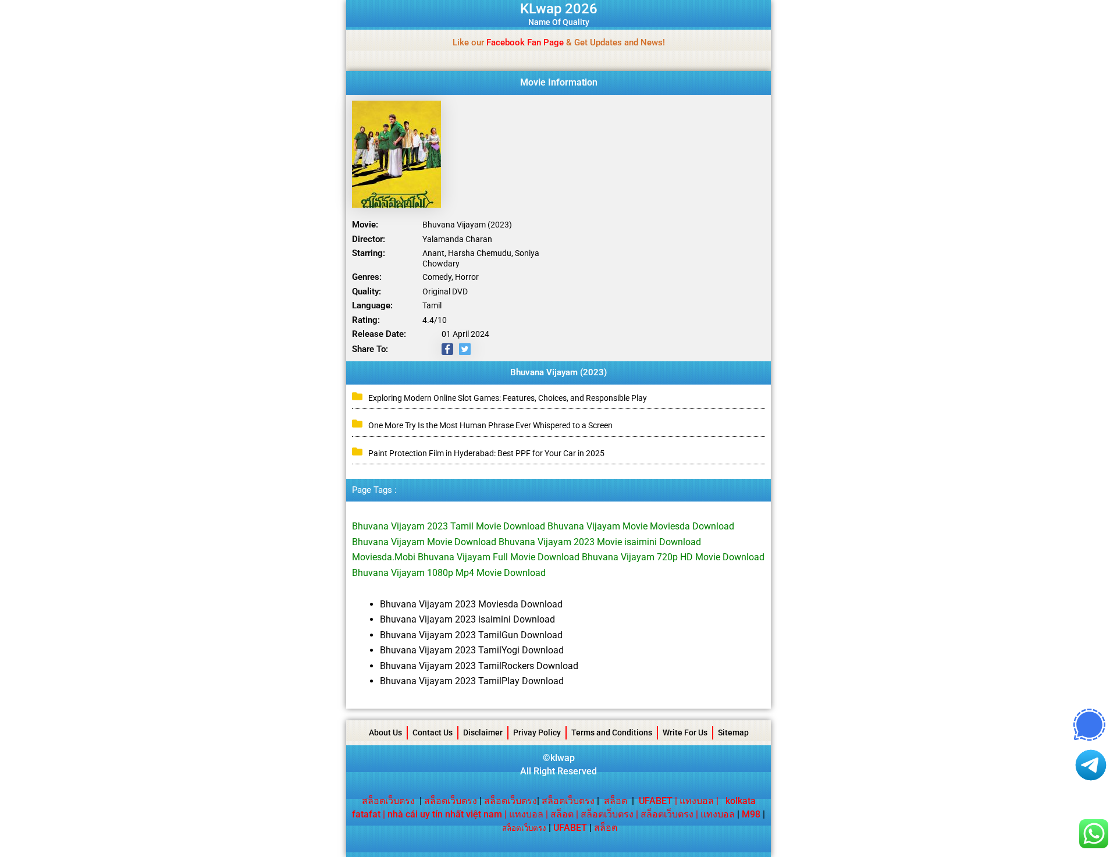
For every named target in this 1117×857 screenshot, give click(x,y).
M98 (751, 814)
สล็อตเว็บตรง (388, 800)
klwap (562, 757)
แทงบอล (697, 800)
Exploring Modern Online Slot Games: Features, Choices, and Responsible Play (507, 398)
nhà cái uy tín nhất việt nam (444, 814)
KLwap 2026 (558, 9)
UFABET (570, 827)
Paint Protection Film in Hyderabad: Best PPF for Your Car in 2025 (486, 453)
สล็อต (615, 800)
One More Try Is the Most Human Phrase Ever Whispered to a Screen (490, 425)
